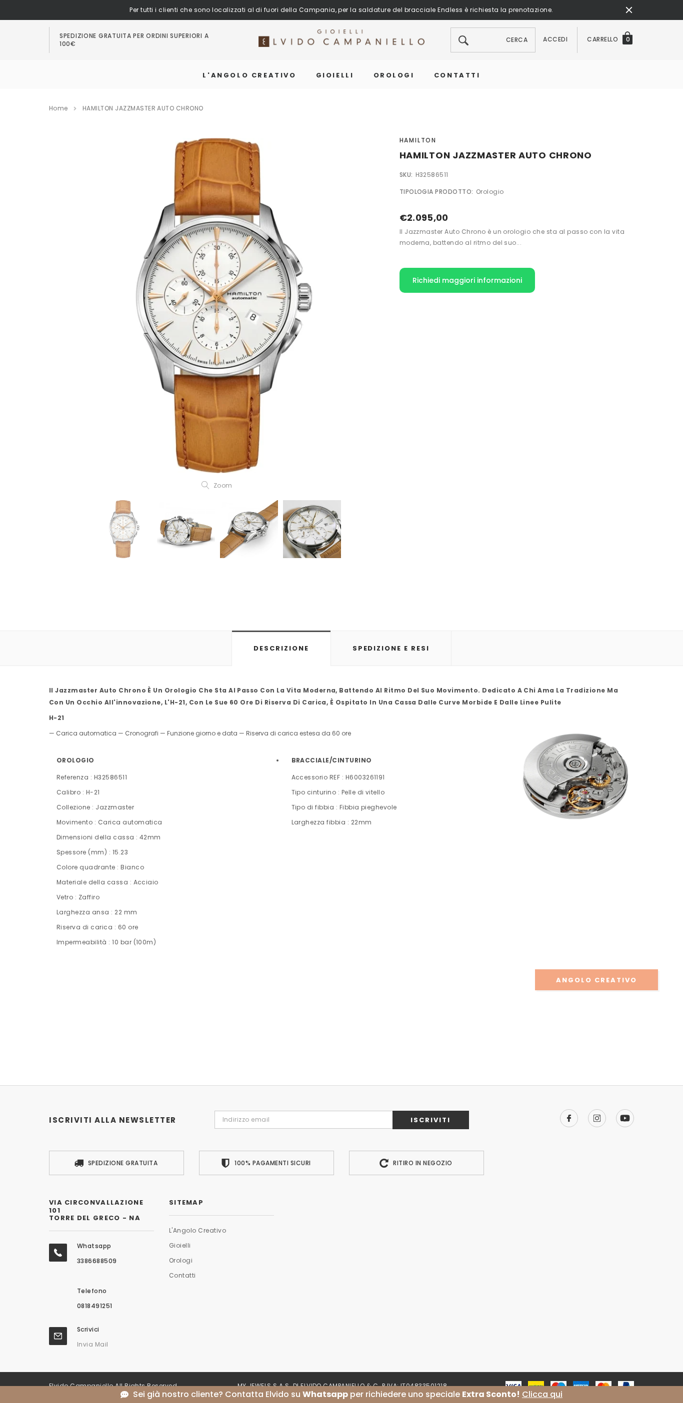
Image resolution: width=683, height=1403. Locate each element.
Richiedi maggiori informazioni (467, 280)
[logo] (341, 37)
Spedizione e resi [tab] (391, 648)
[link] (123, 529)
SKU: (406, 174)
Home (58, 108)
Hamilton (418, 140)
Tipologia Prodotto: (437, 191)
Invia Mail (92, 1344)
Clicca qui (542, 1394)
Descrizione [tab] (281, 648)
